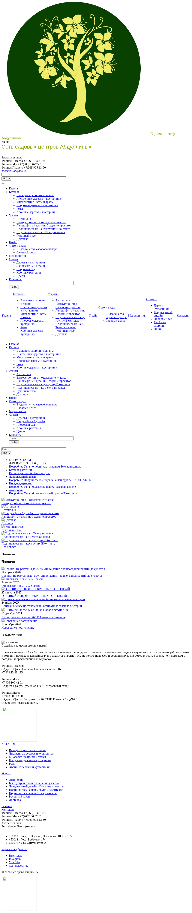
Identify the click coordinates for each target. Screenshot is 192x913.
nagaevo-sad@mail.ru (14, 170)
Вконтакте (15, 855)
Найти (6, 178)
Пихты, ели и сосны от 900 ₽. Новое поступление (33, 617)
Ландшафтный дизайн (30, 265)
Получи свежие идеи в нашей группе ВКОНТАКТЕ (57, 480)
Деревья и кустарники (30, 262)
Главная (14, 188)
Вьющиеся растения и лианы (35, 195)
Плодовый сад (25, 269)
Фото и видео (17, 245)
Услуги (13, 215)
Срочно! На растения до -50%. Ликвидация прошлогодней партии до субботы (52, 575)
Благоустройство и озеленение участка (41, 222)
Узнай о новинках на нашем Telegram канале (52, 466)
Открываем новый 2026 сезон (21, 585)
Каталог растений (21, 473)
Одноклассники (19, 865)
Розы (19, 208)
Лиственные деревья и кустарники (38, 198)
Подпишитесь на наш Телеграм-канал (40, 232)
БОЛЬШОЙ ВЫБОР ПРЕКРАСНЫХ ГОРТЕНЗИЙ (34, 595)
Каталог (14, 191)
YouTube (14, 862)
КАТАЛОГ (9, 743)
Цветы (20, 275)
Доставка (22, 238)
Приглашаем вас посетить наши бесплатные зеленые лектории (42, 605)
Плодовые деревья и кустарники (37, 205)
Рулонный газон (26, 235)
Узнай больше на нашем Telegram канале (50, 486)
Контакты (15, 279)
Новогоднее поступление (18, 627)
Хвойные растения (28, 272)
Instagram (15, 858)
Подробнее (16, 466)
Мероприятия (17, 255)
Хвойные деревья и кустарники (36, 212)
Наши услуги (41, 473)
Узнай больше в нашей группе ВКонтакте (50, 493)
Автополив (23, 218)
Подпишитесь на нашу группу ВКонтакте (43, 228)
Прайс (13, 242)
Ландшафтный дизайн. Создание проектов (43, 225)
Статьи (13, 259)
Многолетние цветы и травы (34, 201)
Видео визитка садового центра (36, 249)
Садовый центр (26, 252)
